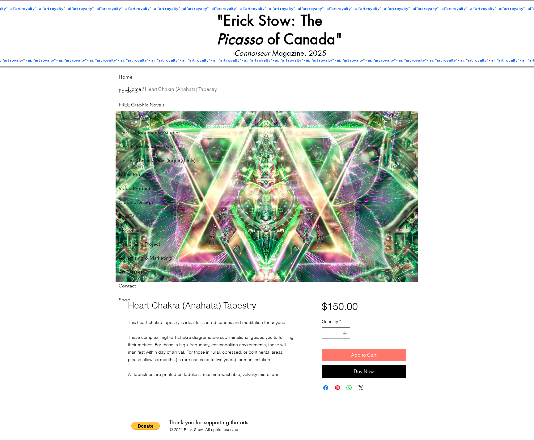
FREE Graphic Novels (137, 105)
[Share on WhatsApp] (349, 387)
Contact (127, 286)
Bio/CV (126, 216)
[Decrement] (326, 333)
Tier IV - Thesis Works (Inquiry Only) (137, 160)
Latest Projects (134, 174)
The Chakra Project (137, 244)
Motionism (130, 230)
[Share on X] (361, 387)
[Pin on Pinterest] (337, 387)
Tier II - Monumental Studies (137, 133)
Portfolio (128, 91)
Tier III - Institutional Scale (137, 146)
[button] (145, 426)
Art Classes (131, 272)
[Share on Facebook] (325, 387)
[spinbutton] (335, 333)
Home (126, 77)
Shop (124, 300)
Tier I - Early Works (137, 119)
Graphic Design (136, 202)
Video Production (137, 188)
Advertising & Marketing (137, 258)
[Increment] (345, 333)
